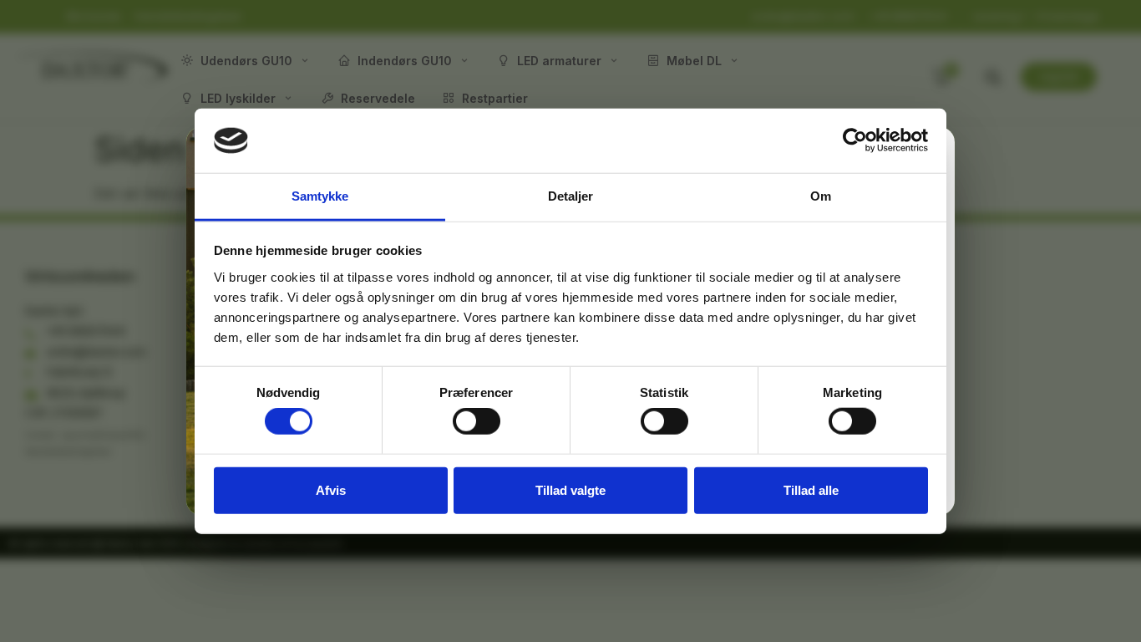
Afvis (331, 489)
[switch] (476, 421)
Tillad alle (811, 489)
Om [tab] (820, 196)
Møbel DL (694, 61)
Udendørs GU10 (246, 61)
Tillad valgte (570, 489)
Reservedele (378, 98)
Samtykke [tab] (320, 196)
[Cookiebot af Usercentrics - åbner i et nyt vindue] (855, 140)
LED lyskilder (238, 98)
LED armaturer (559, 61)
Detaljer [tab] (571, 196)
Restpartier (495, 98)
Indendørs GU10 (405, 61)
